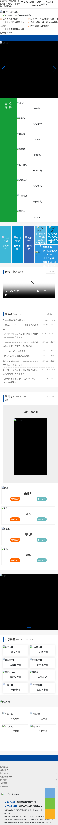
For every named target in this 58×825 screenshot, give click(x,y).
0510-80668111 (28, 2)
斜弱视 (37, 155)
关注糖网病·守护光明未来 (14, 320)
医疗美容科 (42, 693)
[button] (55, 69)
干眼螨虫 (37, 201)
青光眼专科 (15, 668)
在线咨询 (45, 4)
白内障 (37, 108)
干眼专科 (15, 693)
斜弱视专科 (42, 668)
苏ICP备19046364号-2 (13, 820)
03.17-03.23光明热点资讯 (14, 351)
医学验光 (37, 170)
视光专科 (15, 655)
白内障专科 (42, 655)
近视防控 (37, 124)
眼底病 (37, 217)
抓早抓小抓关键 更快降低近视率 (17, 356)
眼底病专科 (15, 680)
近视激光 (37, 186)
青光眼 (37, 139)
